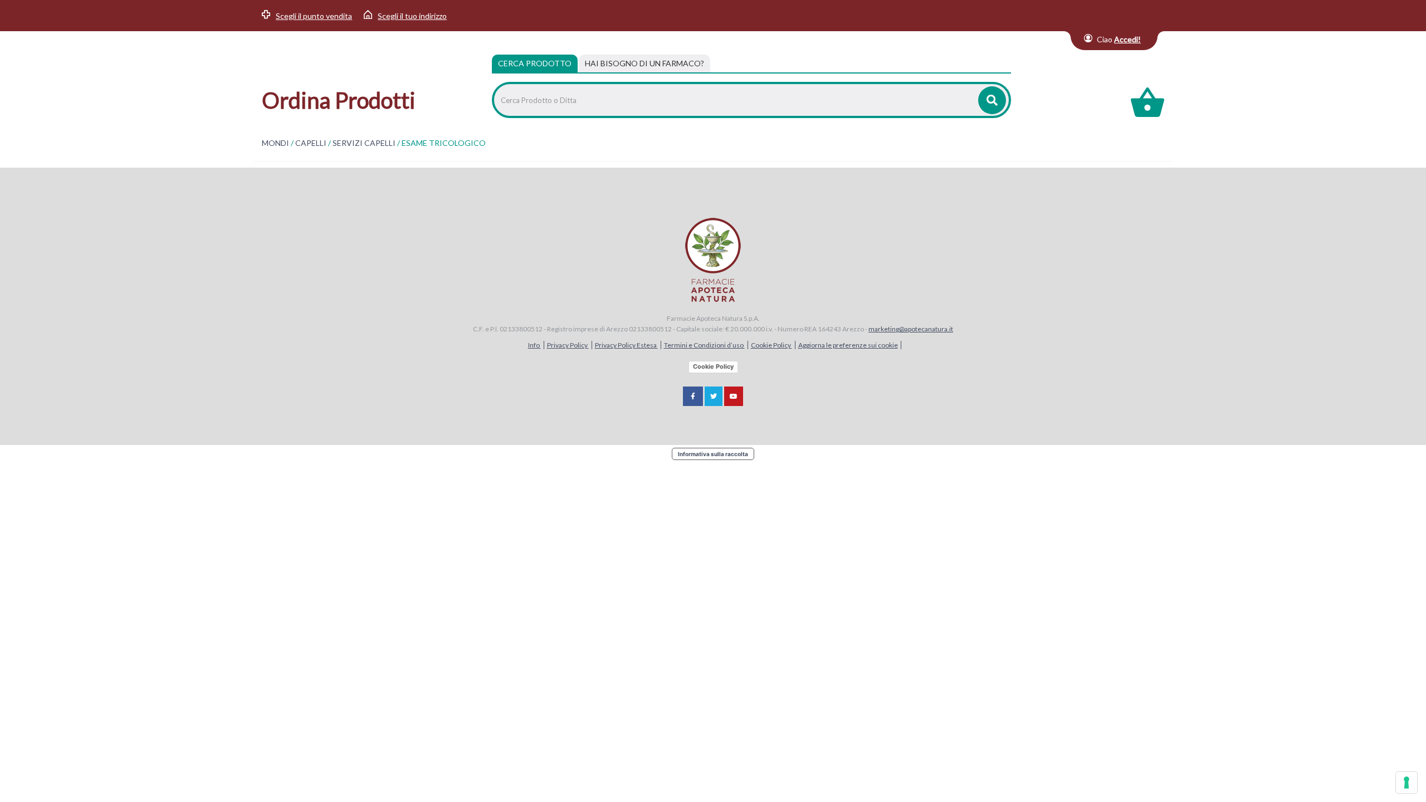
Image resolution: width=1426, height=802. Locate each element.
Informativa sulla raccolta (713, 454)
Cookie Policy (771, 345)
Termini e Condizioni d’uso (704, 345)
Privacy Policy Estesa (626, 345)
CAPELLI (310, 143)
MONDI (275, 143)
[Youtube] (733, 396)
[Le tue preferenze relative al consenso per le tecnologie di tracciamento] (1406, 782)
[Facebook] (693, 396)
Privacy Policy (568, 345)
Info (534, 345)
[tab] (644, 63)
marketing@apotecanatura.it (910, 329)
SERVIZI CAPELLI (364, 143)
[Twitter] (713, 396)
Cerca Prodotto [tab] (535, 63)
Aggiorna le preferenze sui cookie (848, 345)
